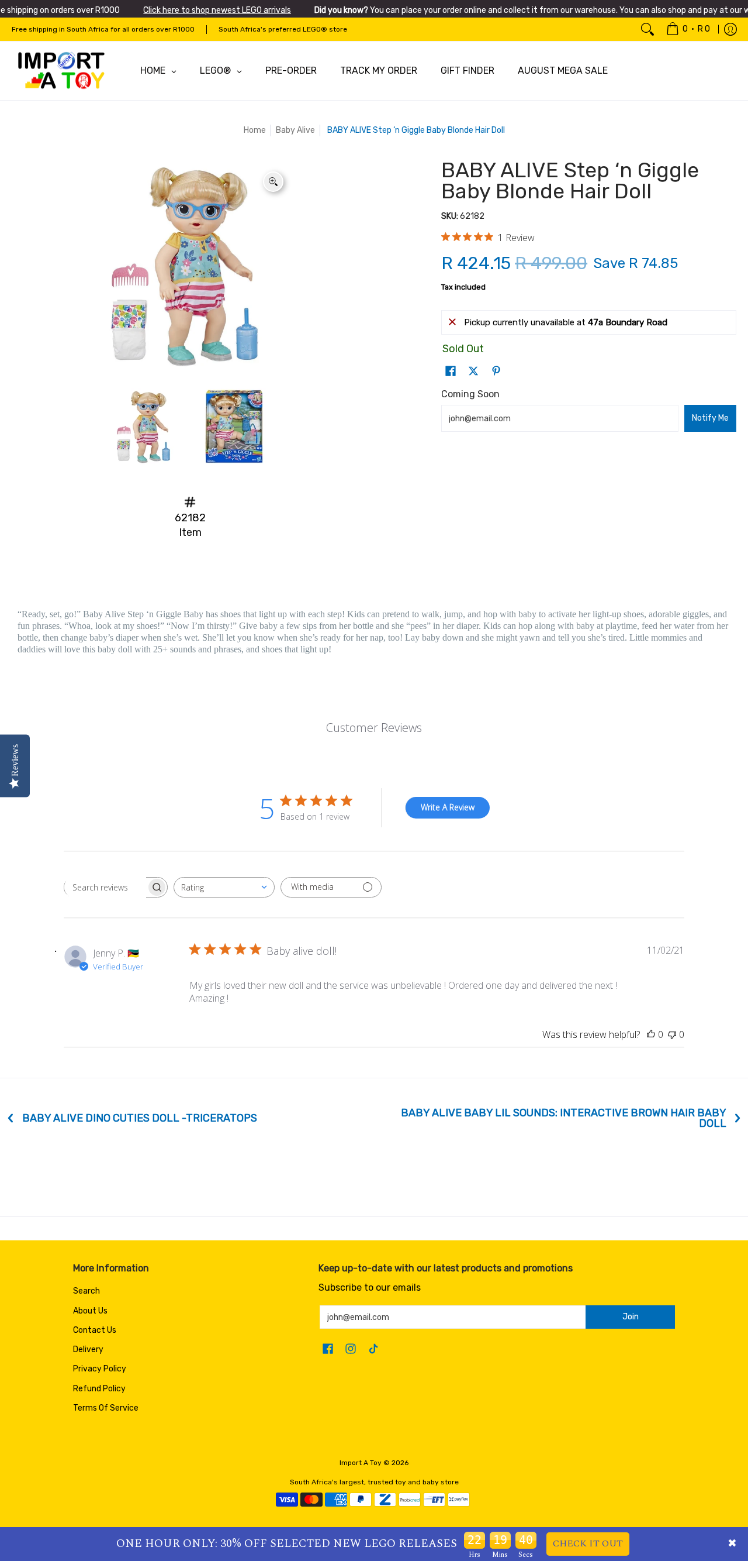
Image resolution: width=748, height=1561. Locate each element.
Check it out (588, 1543)
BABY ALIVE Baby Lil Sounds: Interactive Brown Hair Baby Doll (563, 1118)
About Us (90, 1311)
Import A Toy (361, 1463)
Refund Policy (99, 1389)
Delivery (88, 1349)
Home (255, 130)
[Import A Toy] (61, 71)
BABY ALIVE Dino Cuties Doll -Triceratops (139, 1118)
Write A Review (448, 807)
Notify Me (710, 418)
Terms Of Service (105, 1408)
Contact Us (94, 1330)
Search (86, 1291)
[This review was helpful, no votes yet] (651, 1034)
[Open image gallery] (273, 181)
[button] (450, 371)
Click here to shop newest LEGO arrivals (217, 10)
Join (630, 1317)
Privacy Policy (99, 1369)
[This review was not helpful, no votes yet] (672, 1034)
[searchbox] (105, 887)
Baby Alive (295, 130)
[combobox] (224, 887)
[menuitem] (688, 29)
